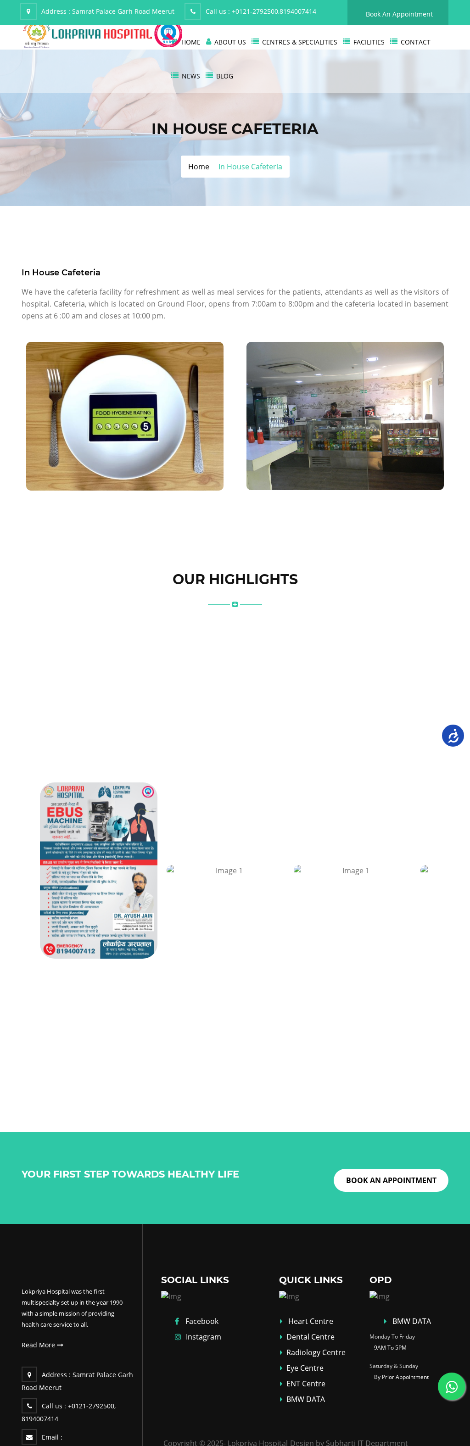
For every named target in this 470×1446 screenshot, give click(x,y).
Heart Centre (310, 1321)
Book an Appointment (391, 1180)
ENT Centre (305, 1384)
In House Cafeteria (61, 273)
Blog (224, 76)
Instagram (203, 1337)
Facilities (369, 42)
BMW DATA (305, 1399)
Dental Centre (310, 1337)
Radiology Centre (316, 1352)
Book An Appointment (399, 14)
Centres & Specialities (299, 42)
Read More (39, 1344)
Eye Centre (305, 1368)
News (191, 76)
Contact (416, 42)
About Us (230, 42)
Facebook (201, 1321)
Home (191, 42)
